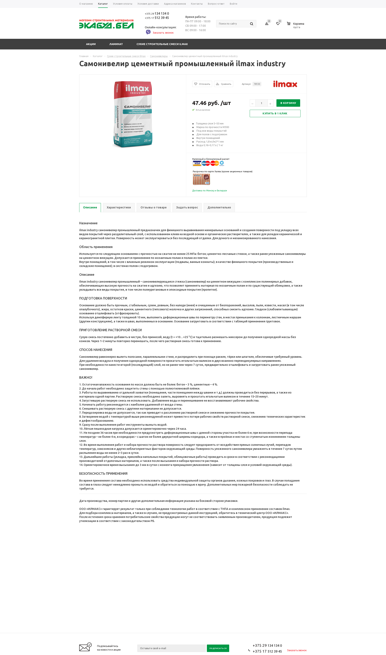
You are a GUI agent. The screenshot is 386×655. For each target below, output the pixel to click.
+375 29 (157, 13)
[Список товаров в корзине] (296, 26)
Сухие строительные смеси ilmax (162, 44)
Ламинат (116, 44)
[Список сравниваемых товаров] (267, 25)
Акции (91, 44)
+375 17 (157, 17)
